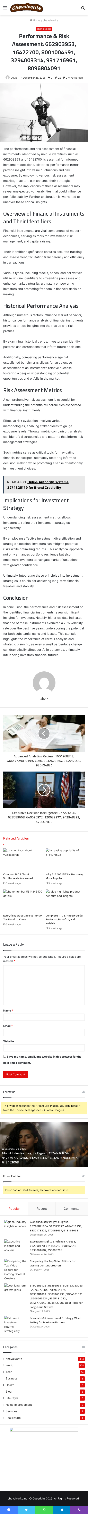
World (9, 1365)
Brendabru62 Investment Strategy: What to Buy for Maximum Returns (55, 1320)
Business (11, 1378)
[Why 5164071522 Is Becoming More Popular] (65, 859)
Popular (14, 1209)
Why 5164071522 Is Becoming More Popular (64, 876)
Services (11, 1411)
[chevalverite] (26, 7)
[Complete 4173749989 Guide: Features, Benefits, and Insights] (65, 900)
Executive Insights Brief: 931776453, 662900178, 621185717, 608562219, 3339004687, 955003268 (53, 1246)
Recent (42, 1209)
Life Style (12, 1398)
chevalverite (50, 20)
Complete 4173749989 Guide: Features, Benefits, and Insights (64, 919)
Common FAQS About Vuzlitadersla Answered (18, 876)
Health (10, 1385)
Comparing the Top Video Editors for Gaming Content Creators (53, 1263)
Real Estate (13, 1417)
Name (8, 1010)
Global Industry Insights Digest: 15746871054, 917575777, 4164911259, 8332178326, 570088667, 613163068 (40, 1157)
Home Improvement (19, 1404)
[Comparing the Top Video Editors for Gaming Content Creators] (15, 1270)
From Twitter (12, 1176)
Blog (8, 1391)
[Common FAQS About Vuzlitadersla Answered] (22, 859)
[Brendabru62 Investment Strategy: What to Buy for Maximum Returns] (15, 1324)
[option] (44, 1144)
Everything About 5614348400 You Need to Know (22, 917)
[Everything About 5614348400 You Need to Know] (22, 900)
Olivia (14, 77)
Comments (71, 1209)
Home (36, 20)
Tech (9, 1372)
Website (8, 1041)
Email (8, 1025)
